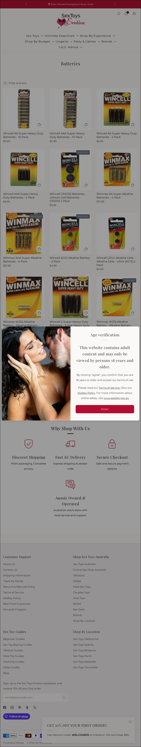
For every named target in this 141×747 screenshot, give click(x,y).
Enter (105, 409)
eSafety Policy (86, 393)
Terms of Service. (110, 387)
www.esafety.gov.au (116, 398)
